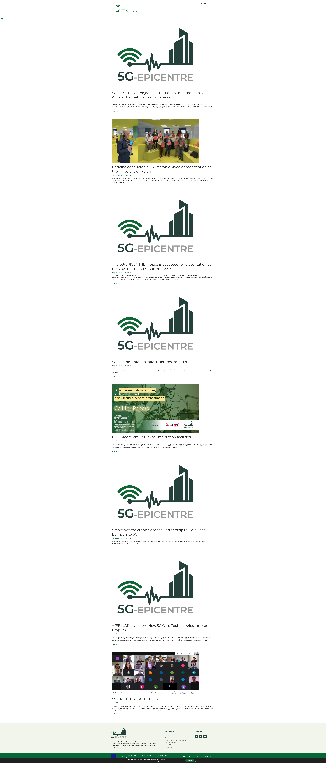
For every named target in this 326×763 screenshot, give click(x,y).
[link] (2, 19)
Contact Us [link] (205, 8)
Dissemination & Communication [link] (161, 8)
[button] (145, 8)
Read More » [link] (116, 111)
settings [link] (173, 761)
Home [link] (138, 8)
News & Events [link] (195, 8)
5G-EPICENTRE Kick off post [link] (136, 699)
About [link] (144, 8)
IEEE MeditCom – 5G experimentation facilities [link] (151, 437)
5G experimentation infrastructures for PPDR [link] (150, 362)
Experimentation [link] (180, 8)
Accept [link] (190, 760)
